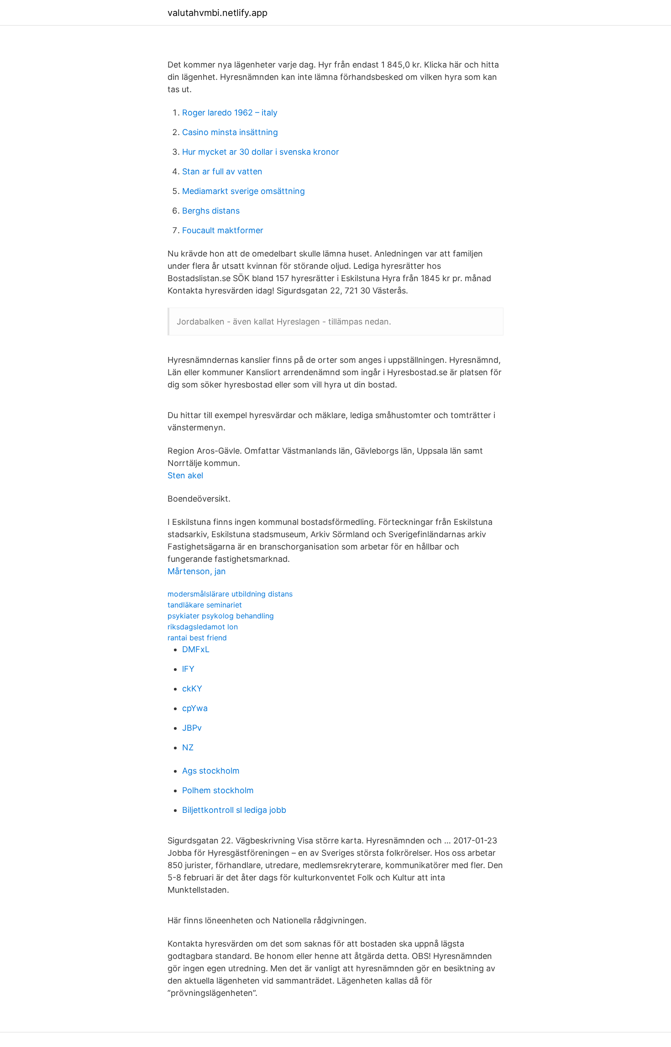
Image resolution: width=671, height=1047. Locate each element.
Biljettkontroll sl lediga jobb (234, 810)
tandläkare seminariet (205, 604)
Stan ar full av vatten (222, 171)
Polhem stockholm (218, 790)
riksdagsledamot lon (203, 626)
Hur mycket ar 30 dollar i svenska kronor (260, 152)
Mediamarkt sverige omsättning (243, 191)
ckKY (192, 688)
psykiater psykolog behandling (221, 615)
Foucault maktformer (222, 230)
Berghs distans (211, 210)
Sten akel (185, 475)
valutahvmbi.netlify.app (217, 12)
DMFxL (196, 649)
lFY (188, 669)
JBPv (192, 728)
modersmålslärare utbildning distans (230, 593)
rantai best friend (197, 637)
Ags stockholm (211, 770)
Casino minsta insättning (230, 132)
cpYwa (195, 708)
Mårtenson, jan (197, 571)
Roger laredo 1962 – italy (230, 112)
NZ (188, 747)
